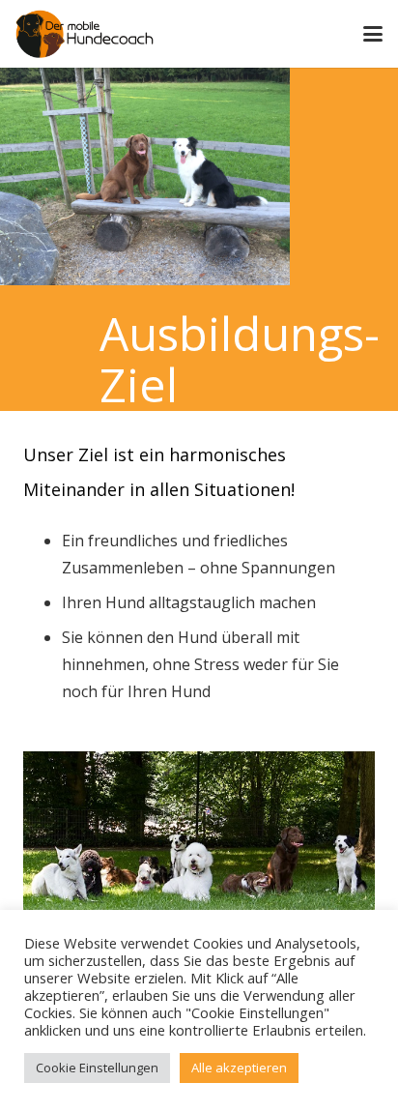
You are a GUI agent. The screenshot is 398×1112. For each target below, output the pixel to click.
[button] (373, 34)
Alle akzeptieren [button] (239, 1067)
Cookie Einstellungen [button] (97, 1067)
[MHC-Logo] (84, 34)
